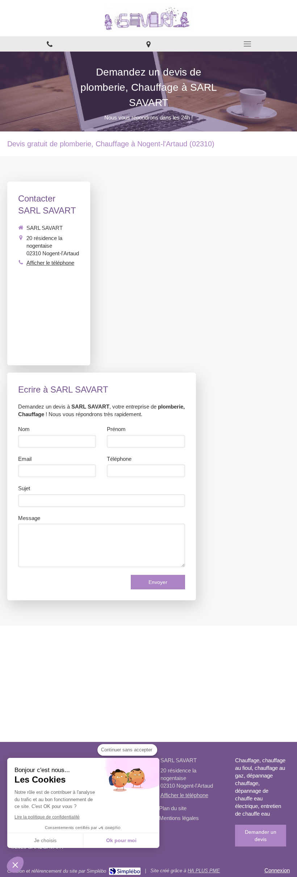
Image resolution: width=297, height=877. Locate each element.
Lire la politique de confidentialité (47, 817)
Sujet (24, 488)
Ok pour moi (121, 840)
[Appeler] (49, 44)
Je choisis (45, 840)
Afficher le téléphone (50, 263)
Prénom (116, 429)
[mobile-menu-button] (247, 44)
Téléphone (119, 459)
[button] (15, 864)
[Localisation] (148, 44)
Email (25, 459)
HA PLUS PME (204, 870)
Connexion (277, 870)
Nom (24, 429)
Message (29, 518)
